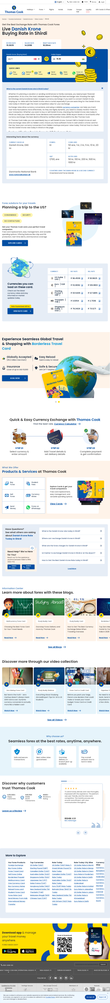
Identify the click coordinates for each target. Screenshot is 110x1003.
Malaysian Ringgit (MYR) (40, 895)
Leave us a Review (12, 810)
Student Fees (34, 483)
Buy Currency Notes (16, 886)
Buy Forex (12, 483)
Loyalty (88, 10)
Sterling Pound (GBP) (39, 868)
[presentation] (78, 832)
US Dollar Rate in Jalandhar (85, 892)
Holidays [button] (30, 9)
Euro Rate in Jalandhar (83, 889)
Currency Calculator (65, 423)
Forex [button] (41, 9)
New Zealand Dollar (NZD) (41, 889)
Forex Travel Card (15, 871)
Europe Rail (79, 10)
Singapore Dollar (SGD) (40, 877)
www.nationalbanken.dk (19, 175)
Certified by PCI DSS (8, 986)
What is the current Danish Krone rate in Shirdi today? (27, 89)
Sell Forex (12, 495)
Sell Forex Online (15, 874)
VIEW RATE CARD (20, 311)
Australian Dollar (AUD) (40, 874)
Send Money (13, 507)
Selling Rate (29, 43)
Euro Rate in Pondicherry (84, 874)
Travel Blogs (82, 970)
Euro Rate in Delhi (81, 901)
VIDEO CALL (14, 567)
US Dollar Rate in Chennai (84, 871)
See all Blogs (55, 646)
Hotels (60, 9)
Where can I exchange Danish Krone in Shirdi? (61, 538)
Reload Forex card (16, 889)
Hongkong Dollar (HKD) (40, 886)
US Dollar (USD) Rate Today (63, 865)
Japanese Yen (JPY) (38, 880)
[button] (56, 402)
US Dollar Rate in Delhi (83, 877)
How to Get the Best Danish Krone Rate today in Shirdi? (65, 560)
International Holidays (26, 970)
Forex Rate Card (15, 895)
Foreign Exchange (15, 865)
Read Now (8, 638)
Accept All (90, 997)
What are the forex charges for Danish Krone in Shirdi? (65, 546)
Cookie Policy (50, 997)
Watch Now (9, 710)
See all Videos (55, 719)
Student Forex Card (16, 892)
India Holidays (45, 970)
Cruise (69, 9)
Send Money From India (18, 898)
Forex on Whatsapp (35, 507)
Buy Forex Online (15, 868)
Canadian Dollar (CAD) (39, 871)
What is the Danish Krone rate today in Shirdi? (61, 531)
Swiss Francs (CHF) (38, 883)
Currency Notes (35, 495)
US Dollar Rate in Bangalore (85, 868)
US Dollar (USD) (36, 865)
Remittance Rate (49, 43)
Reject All (102, 997)
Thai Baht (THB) (36, 892)
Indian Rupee (56, 54)
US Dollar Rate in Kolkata (84, 886)
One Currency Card (16, 883)
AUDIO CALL (28, 567)
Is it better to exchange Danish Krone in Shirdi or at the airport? (68, 553)
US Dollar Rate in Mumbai (84, 865)
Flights (51, 9)
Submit (103, 964)
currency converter (71, 107)
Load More (72, 569)
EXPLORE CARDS (15, 243)
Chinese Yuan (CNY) (38, 898)
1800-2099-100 (8, 965)
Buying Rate (11, 43)
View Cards (56, 503)
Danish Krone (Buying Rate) (16, 54)
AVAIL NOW (32, 388)
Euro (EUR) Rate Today (61, 886)
